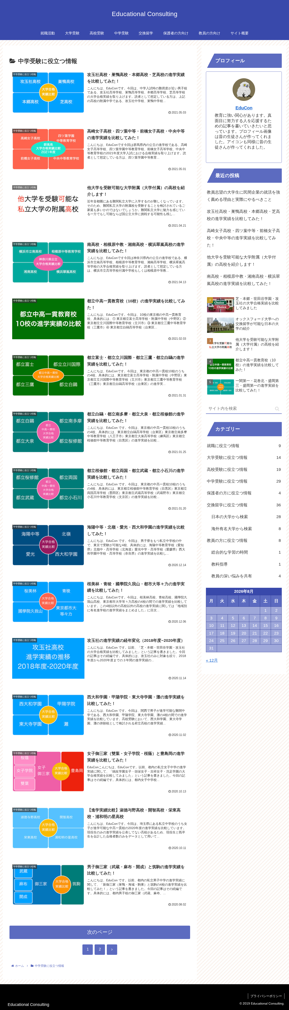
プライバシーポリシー (266, 996)
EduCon (243, 107)
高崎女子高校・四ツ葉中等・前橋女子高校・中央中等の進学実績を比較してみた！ (243, 238)
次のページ (100, 932)
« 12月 (212, 660)
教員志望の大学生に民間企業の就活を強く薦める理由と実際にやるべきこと (243, 196)
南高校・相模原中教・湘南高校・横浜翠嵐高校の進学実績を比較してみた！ (243, 280)
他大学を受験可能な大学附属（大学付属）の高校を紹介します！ (241, 261)
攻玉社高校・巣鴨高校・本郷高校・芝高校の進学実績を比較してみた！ (243, 215)
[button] (277, 408)
